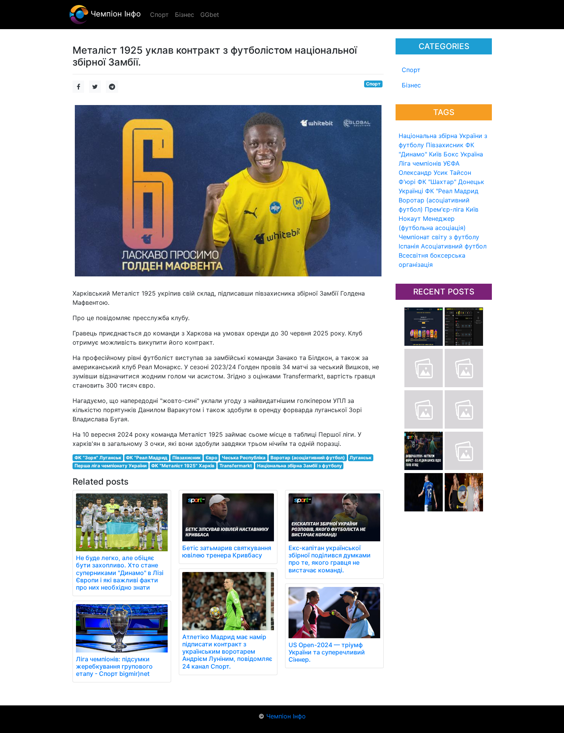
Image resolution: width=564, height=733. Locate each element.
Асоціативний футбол (453, 246)
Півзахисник (444, 145)
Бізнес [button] (184, 14)
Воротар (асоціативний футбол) (307, 457)
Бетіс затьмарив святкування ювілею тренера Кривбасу (226, 551)
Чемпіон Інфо (114, 13)
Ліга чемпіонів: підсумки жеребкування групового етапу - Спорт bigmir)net (114, 666)
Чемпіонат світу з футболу (439, 237)
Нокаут (410, 218)
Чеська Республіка (244, 457)
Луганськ (360, 457)
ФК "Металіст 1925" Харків (182, 465)
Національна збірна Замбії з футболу (299, 465)
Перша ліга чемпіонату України (110, 465)
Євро (211, 457)
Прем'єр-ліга (444, 209)
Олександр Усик (423, 172)
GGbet (209, 14)
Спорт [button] (159, 14)
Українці (411, 191)
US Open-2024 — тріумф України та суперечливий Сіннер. (327, 652)
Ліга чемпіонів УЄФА (429, 163)
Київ (472, 209)
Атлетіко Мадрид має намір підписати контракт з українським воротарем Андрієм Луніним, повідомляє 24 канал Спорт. (227, 651)
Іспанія (409, 246)
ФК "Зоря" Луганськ (97, 457)
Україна (471, 154)
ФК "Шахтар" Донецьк (450, 182)
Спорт (411, 70)
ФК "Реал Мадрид (451, 191)
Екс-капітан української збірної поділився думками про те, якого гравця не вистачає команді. (330, 559)
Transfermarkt (235, 465)
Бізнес (411, 85)
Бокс (451, 154)
